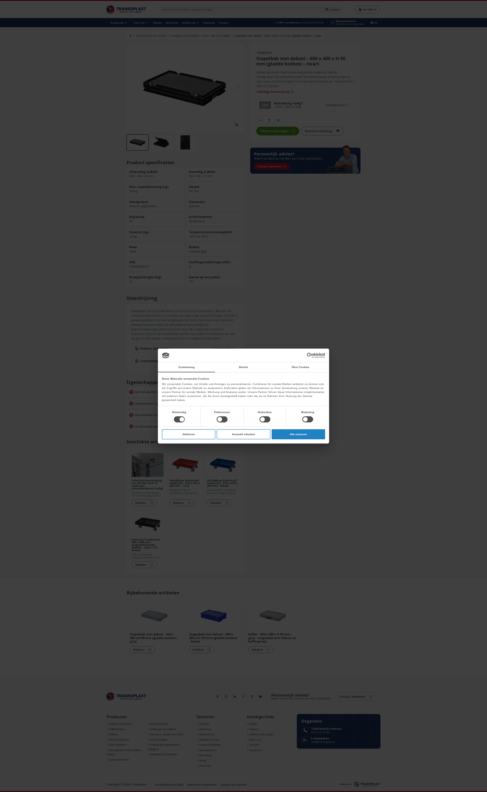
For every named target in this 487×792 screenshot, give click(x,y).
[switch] (222, 419)
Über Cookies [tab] (300, 366)
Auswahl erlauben (243, 434)
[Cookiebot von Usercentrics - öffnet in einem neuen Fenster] (308, 355)
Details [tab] (243, 366)
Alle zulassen (298, 434)
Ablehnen (188, 434)
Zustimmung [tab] (186, 366)
